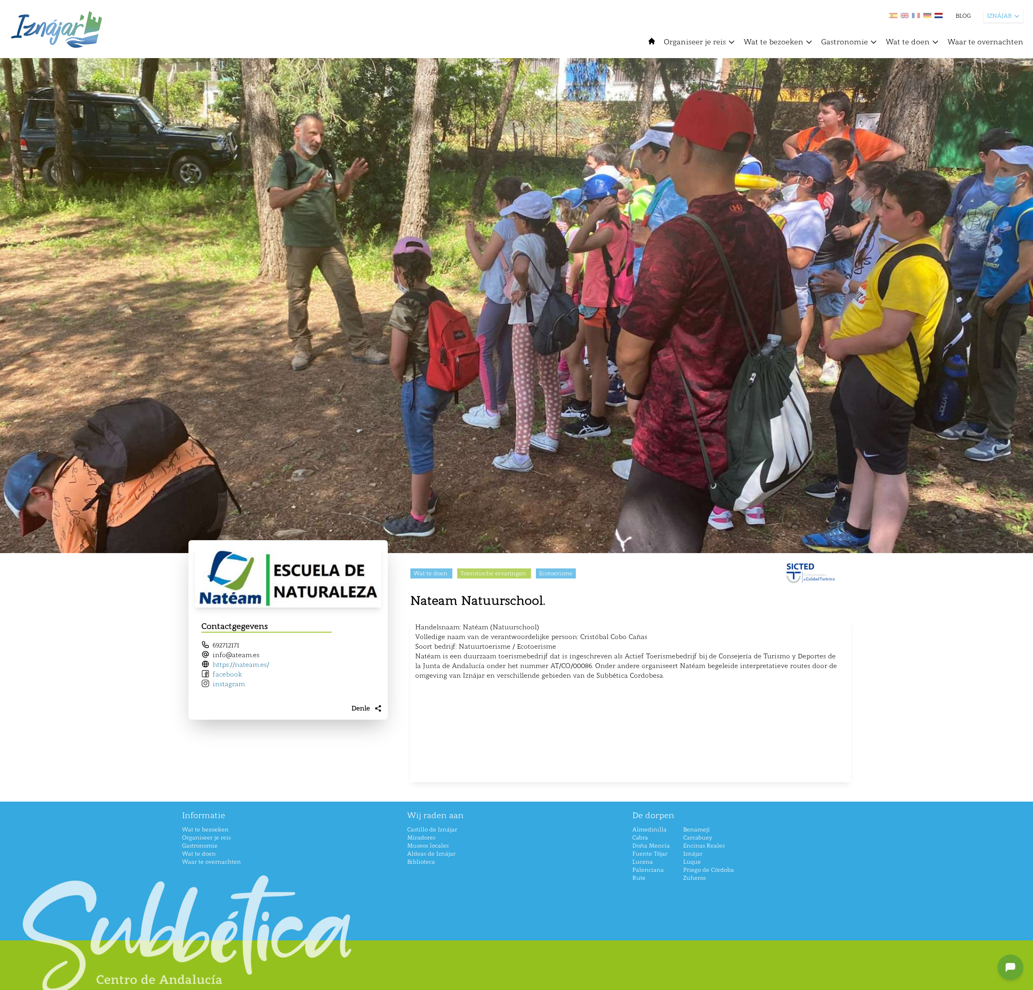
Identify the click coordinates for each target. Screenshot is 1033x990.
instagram (229, 684)
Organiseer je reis (695, 42)
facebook (227, 674)
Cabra (640, 837)
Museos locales (428, 845)
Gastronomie (844, 42)
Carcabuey (697, 837)
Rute (639, 878)
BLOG (963, 16)
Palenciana (648, 870)
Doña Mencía (651, 845)
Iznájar (693, 853)
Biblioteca (421, 861)
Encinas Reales (704, 845)
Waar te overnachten (985, 42)
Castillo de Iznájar (432, 829)
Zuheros (694, 878)
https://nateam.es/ (241, 664)
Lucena (642, 861)
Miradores (421, 837)
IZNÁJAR (999, 16)
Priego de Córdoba (708, 870)
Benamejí (696, 829)
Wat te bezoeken (773, 42)
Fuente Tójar (649, 853)
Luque (692, 861)
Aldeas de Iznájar (431, 853)
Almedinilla (649, 829)
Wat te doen (908, 42)
